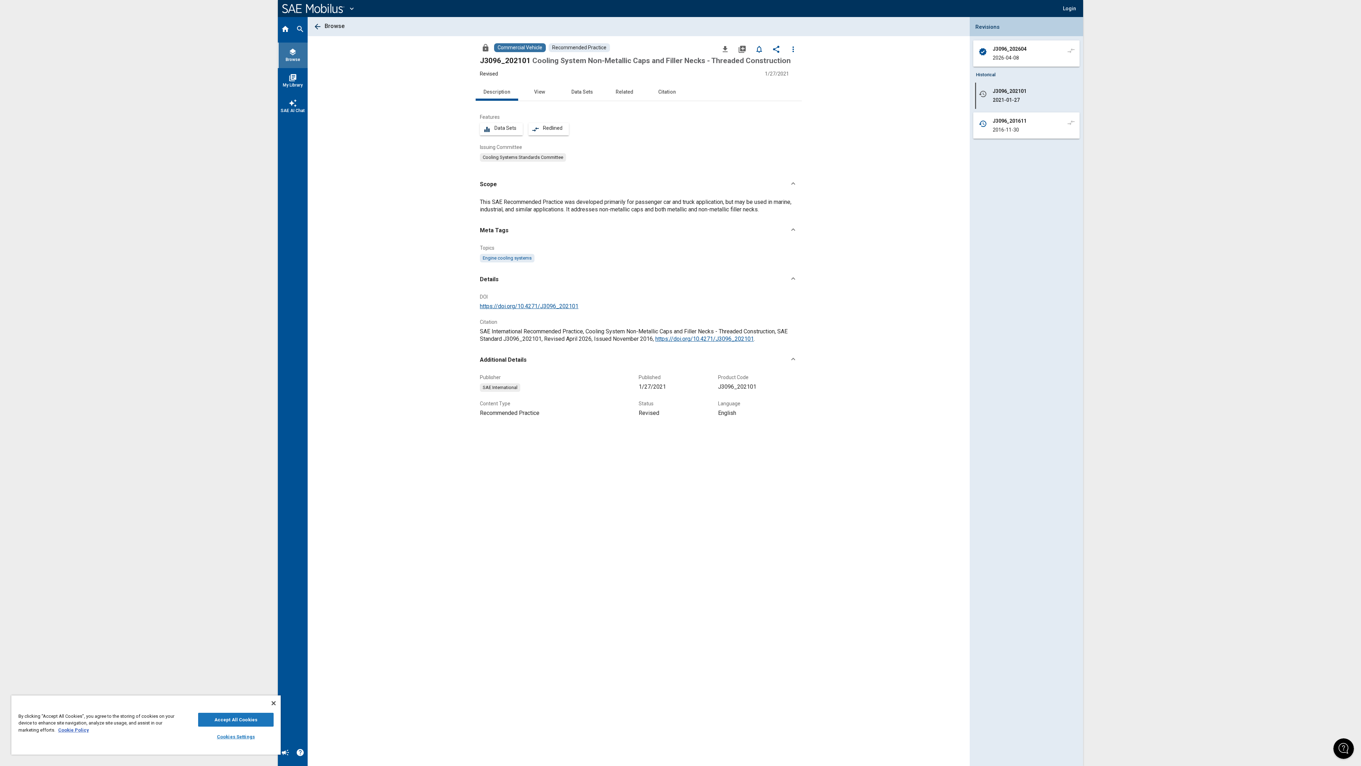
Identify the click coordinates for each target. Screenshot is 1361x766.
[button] (638, 184)
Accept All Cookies (235, 719)
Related (624, 92)
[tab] (285, 30)
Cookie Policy (73, 730)
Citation (667, 92)
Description (496, 92)
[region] (146, 725)
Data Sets (582, 92)
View (539, 92)
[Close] (273, 703)
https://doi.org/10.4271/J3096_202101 (529, 306)
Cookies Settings (236, 736)
